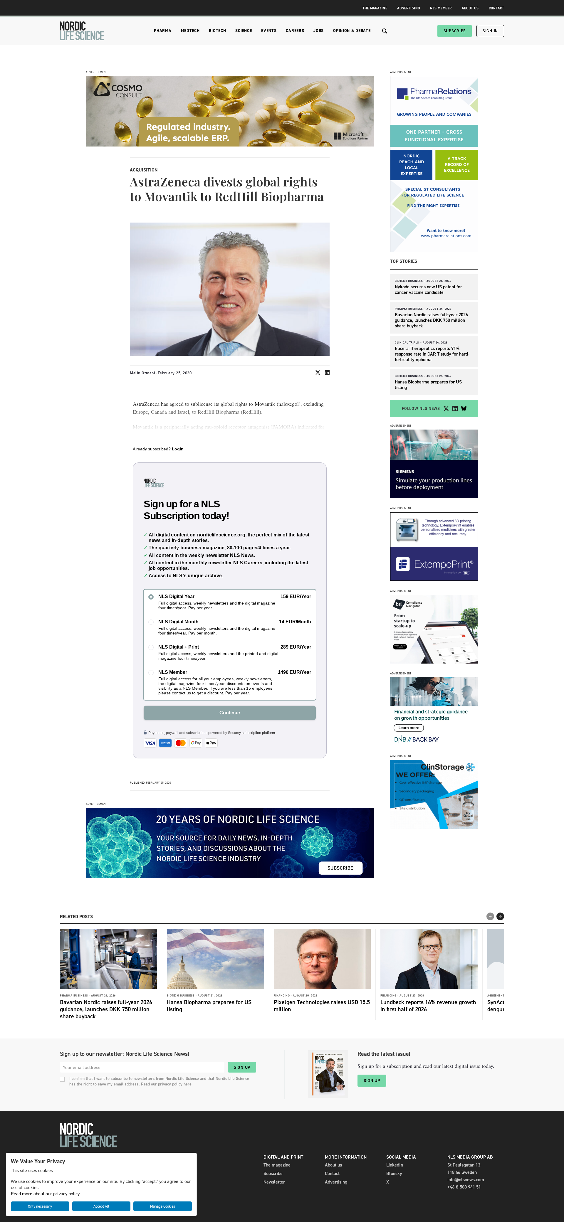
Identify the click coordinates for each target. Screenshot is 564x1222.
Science (243, 30)
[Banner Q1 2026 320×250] (434, 579)
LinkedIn (394, 1165)
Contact (496, 8)
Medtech (190, 30)
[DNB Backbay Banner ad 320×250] (434, 744)
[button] (500, 916)
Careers (295, 30)
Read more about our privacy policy (45, 1194)
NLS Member (441, 8)
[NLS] (82, 30)
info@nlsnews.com (465, 1179)
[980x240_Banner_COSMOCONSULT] (230, 145)
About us (333, 1165)
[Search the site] (384, 30)
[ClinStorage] (434, 827)
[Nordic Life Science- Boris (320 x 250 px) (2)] (434, 662)
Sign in (490, 31)
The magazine (277, 1165)
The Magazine (374, 8)
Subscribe (455, 31)
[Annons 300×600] (434, 251)
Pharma (162, 30)
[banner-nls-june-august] (230, 876)
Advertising (408, 8)
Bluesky (394, 1173)
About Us (470, 8)
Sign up (242, 1067)
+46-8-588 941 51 (464, 1187)
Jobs (318, 30)
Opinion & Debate (351, 30)
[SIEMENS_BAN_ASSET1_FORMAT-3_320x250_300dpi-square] (434, 497)
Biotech (217, 30)
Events (268, 30)
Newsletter (274, 1182)
